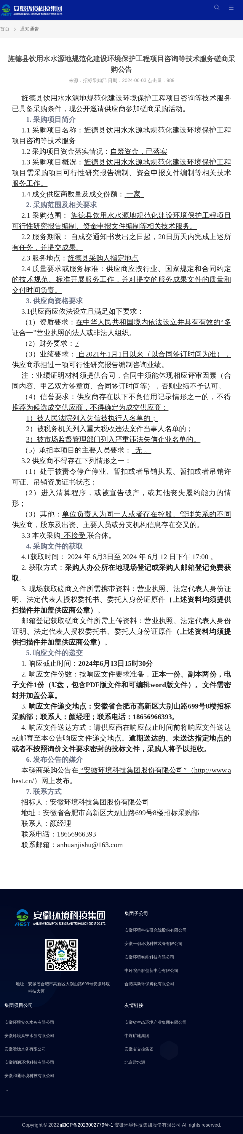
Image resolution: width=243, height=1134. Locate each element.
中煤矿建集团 (136, 1035)
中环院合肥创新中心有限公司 (151, 970)
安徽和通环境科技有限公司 (29, 1075)
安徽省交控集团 (139, 1049)
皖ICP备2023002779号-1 (86, 1124)
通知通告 (29, 28)
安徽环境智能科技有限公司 (149, 957)
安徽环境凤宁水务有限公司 (29, 1035)
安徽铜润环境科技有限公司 (29, 1062)
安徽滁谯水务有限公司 (25, 1049)
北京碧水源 (134, 1062)
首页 (4, 28)
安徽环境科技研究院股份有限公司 (155, 930)
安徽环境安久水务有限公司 (29, 1022)
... (6, 1089)
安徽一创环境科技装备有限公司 (153, 943)
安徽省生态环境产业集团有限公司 (155, 1022)
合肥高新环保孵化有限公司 (149, 983)
